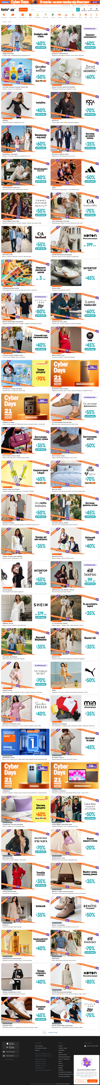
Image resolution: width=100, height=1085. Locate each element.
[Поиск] (78, 9)
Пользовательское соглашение (63, 1083)
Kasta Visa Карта (63, 1054)
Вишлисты (90, 10)
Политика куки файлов (64, 1076)
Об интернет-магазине (41, 1048)
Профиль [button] (84, 10)
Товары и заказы (63, 1048)
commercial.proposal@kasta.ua (43, 1070)
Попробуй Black (10, 1055)
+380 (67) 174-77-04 (40, 1061)
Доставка (61, 1065)
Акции (60, 1061)
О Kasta (60, 1045)
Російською (81, 1081)
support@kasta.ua (39, 1068)
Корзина (96, 10)
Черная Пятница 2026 (92, 1045)
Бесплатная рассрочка (64, 1056)
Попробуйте (13, 8)
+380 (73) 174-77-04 (40, 1063)
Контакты (61, 1070)
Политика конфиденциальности (67, 1074)
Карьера (37, 1050)
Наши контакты (39, 1045)
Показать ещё (52, 1032)
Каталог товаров (9, 1059)
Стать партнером (65, 5)
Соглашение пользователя (65, 1072)
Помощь (90, 5)
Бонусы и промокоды (64, 1059)
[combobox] (53, 9)
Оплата (60, 1063)
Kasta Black (61, 1050)
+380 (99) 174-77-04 (40, 1065)
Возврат (61, 1067)
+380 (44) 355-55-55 (40, 1059)
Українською (92, 1081)
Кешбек (60, 1052)
